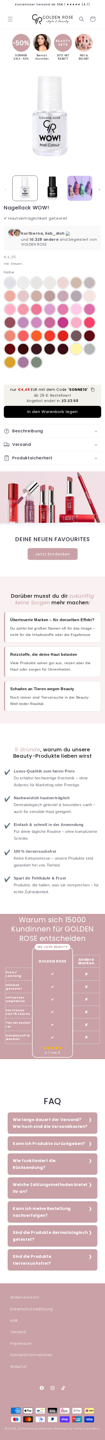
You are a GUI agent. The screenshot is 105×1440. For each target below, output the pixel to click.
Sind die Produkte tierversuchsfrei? (32, 1260)
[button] (10, 19)
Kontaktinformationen (31, 1354)
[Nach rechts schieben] (99, 189)
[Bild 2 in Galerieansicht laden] (52, 188)
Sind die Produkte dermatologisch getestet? (50, 1236)
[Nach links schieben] (5, 189)
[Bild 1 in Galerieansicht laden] (24, 188)
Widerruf (18, 1366)
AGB (14, 1320)
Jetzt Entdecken (52, 553)
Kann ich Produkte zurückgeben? (49, 1143)
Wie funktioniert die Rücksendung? (34, 1164)
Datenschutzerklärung (31, 1309)
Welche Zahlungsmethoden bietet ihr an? (50, 1188)
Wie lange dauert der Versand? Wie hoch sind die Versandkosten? (50, 1123)
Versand (18, 1332)
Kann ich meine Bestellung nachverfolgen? (42, 1212)
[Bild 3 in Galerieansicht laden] (79, 188)
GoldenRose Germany (35, 1428)
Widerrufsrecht (24, 1297)
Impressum (21, 1343)
